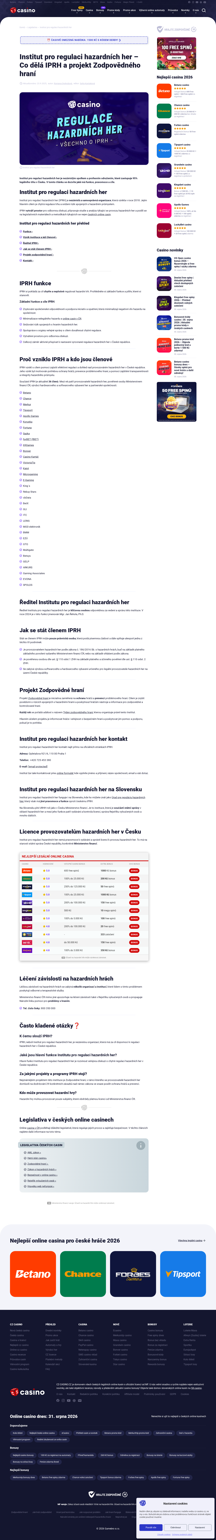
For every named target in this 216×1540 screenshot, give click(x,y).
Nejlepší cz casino (19, 1345)
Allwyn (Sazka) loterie (195, 1335)
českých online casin (99, 214)
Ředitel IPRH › (31, 243)
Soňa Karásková (87, 83)
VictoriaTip (29, 462)
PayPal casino (85, 1345)
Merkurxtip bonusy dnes (24, 1477)
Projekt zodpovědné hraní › (38, 254)
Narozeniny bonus (157, 1359)
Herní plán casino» (37, 1158)
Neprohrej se (121, 1517)
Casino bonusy (155, 1330)
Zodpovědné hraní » (37, 1163)
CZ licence (51, 1354)
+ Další (139, 2)
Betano (13, 2)
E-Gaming (28, 480)
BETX (95, 2)
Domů (22, 27)
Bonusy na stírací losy (23, 1462)
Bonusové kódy (156, 1354)
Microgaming (30, 474)
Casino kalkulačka (19, 1369)
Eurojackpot (190, 1349)
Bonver (27, 451)
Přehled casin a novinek (86, 1433)
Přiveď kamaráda (86, 1455)
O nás (196, 10)
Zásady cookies (164, 1534)
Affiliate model (131, 1394)
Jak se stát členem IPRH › (37, 248)
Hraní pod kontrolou (65, 1512)
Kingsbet (58, 2)
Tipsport (38, 2)
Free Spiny (77, 10)
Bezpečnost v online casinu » (42, 1175)
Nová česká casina (20, 1330)
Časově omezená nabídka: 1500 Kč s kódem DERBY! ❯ (86, 40)
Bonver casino (120, 1349)
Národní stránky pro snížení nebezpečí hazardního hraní (85, 1517)
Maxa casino (120, 1340)
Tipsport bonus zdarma (110, 1477)
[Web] (201, 2)
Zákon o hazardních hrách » (41, 1169)
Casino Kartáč (31, 456)
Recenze (32, 1282)
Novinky (185, 10)
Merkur (27, 404)
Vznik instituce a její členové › (40, 237)
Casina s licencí (18, 1340)
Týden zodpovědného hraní (78, 712)
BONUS (134, 871)
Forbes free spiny (136, 1477)
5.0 (48, 870)
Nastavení (200, 1527)
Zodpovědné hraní (38, 698)
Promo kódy (113, 10)
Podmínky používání (154, 1394)
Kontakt (71, 1394)
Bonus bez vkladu (157, 1340)
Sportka (188, 1345)
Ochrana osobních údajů (182, 1534)
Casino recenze (18, 1354)
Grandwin (48, 2)
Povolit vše (151, 1527)
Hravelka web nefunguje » (40, 1186)
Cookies (185, 1394)
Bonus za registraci (158, 1345)
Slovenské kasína (87, 1364)
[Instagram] (193, 2)
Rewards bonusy (156, 1364)
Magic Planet (128, 2)
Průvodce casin (18, 1359)
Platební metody (54, 1359)
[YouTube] (197, 2)
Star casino (119, 1364)
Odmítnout (175, 1527)
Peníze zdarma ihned (49, 1462)
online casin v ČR (72, 318)
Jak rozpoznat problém (89, 1512)
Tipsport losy (190, 1364)
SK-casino (196, 1388)
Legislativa (32, 27)
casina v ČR (33, 1127)
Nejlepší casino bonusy (23, 1455)
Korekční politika (111, 1394)
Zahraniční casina (87, 1359)
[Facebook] (189, 2)
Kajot (26, 468)
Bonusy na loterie (154, 1455)
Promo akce (129, 10)
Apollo (66, 2)
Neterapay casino (87, 1349)
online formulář (65, 773)
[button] (210, 1503)
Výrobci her (51, 1349)
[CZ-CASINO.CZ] (22, 10)
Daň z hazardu (185, 1433)
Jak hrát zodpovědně (42, 1512)
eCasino (65, 1433)
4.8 (48, 926)
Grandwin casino (122, 1345)
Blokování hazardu (134, 1512)
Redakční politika (89, 1394)
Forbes (30, 2)
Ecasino (117, 1330)
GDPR (173, 1394)
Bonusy (100, 10)
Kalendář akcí (53, 1364)
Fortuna (118, 2)
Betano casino (85, 1330)
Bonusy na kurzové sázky (180, 1455)
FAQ (48, 1369)
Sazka (109, 2)
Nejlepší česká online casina (42, 1433)
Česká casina (17, 1335)
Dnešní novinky (53, 1330)
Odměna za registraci (130, 1455)
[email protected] (37, 766)
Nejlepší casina (33, 1264)
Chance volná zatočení (82, 1477)
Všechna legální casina (190, 1240)
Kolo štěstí (189, 1359)
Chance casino (86, 1335)
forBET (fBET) (31, 439)
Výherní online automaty (152, 10)
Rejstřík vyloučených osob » (41, 1180)
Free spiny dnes (156, 1335)
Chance (21, 2)
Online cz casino (18, 1349)
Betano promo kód (112, 1433)
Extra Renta (189, 1340)
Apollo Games (31, 416)
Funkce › (28, 231)
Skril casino (84, 1340)
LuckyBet (75, 2)
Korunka (27, 421)
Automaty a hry (53, 1345)
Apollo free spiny (158, 1477)
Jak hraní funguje (113, 1512)
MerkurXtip (86, 2)
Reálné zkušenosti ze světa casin (52, 1439)
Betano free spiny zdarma (53, 1477)
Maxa (102, 2)
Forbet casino (120, 1354)
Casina (89, 10)
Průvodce (173, 10)
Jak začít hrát (53, 1340)
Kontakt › (28, 260)
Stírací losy (189, 1354)
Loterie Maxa (190, 1330)
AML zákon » (34, 1152)
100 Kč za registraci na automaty (56, 1455)
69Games (28, 445)
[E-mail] (205, 2)
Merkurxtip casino (122, 1335)
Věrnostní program (19, 1364)
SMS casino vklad (87, 1354)
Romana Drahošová (63, 83)
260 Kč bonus (107, 1455)
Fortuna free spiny (181, 1477)
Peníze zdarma (155, 1349)
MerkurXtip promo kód (138, 1433)
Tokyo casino (120, 1359)
